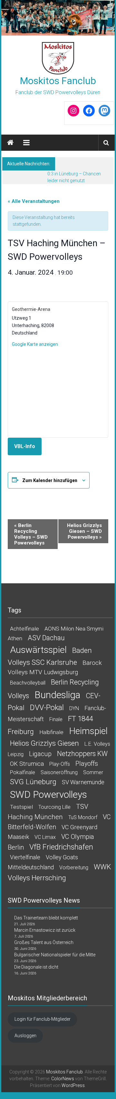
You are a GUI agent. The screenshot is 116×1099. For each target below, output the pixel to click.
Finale (56, 719)
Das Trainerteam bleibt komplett (46, 917)
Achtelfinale (24, 628)
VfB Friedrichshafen (61, 847)
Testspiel (21, 807)
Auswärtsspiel (38, 649)
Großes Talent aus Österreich (43, 942)
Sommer (93, 772)
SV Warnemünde (83, 782)
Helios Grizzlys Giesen (44, 743)
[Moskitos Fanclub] (58, 18)
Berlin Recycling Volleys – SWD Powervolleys (31, 534)
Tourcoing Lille (54, 807)
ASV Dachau (46, 638)
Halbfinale (51, 732)
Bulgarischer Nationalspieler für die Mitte (54, 954)
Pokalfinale (22, 772)
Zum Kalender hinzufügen (49, 480)
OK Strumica (27, 763)
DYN (74, 708)
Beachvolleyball (27, 683)
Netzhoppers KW (82, 754)
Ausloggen (25, 1035)
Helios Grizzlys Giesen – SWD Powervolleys (84, 531)
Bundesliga (57, 694)
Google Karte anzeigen (35, 344)
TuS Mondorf (82, 817)
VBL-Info (24, 446)
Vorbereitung (73, 867)
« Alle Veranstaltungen (34, 201)
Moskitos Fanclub (58, 80)
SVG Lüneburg (33, 781)
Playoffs (86, 763)
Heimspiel (88, 731)
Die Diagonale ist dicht (36, 967)
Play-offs (59, 764)
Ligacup (40, 754)
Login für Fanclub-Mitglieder (43, 1019)
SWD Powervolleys (48, 794)
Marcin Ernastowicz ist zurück (44, 930)
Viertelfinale (25, 857)
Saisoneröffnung (59, 772)
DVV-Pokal (47, 707)
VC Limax (45, 837)
